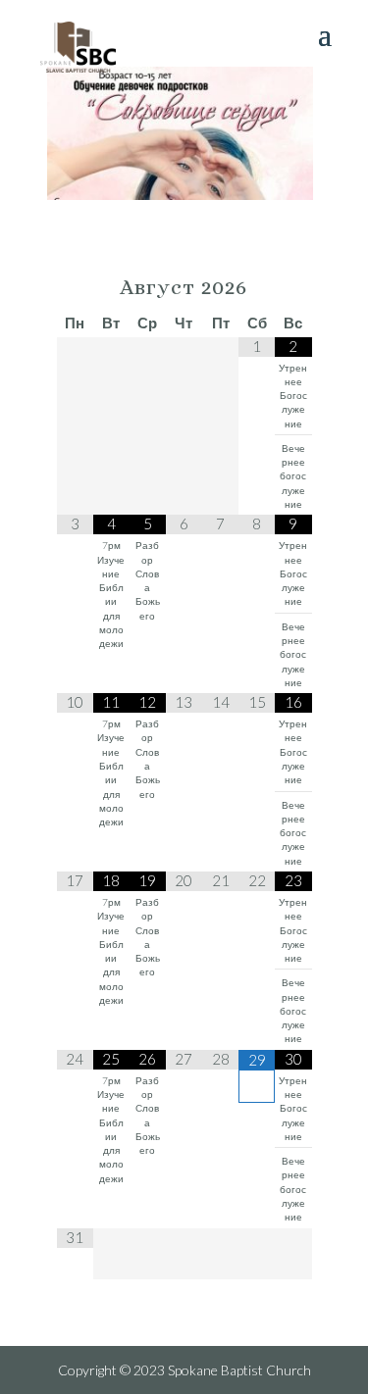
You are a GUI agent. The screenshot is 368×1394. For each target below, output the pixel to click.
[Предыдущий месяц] (75, 288)
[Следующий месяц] (293, 288)
